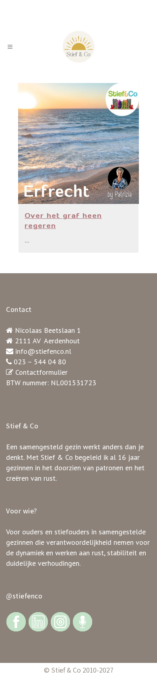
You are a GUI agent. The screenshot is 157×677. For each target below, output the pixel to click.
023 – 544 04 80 (40, 361)
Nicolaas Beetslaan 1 (48, 330)
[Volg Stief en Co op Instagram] (60, 621)
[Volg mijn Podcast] (82, 621)
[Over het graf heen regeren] (78, 143)
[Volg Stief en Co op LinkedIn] (38, 621)
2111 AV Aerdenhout (47, 340)
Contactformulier (41, 372)
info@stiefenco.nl (43, 351)
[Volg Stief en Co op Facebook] (16, 621)
